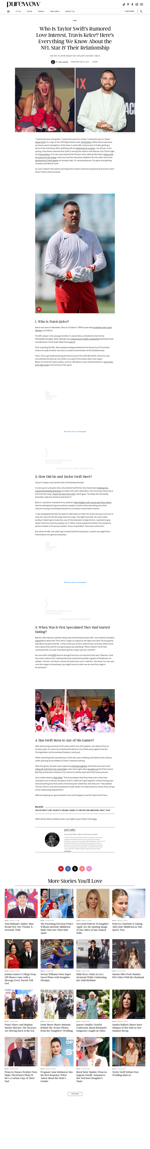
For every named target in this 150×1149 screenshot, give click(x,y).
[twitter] (4, 43)
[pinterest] (19, 128)
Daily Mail (57, 778)
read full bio (67, 851)
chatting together (79, 766)
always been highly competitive (85, 339)
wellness (55, 11)
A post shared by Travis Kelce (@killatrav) (75, 619)
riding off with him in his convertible (51, 769)
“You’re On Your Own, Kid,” (63, 494)
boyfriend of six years (85, 148)
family (41, 11)
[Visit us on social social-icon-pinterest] (128, 4)
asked (38, 641)
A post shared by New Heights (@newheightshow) (75, 468)
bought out (93, 769)
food (29, 11)
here (94, 819)
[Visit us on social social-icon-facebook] (132, 4)
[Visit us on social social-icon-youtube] (141, 4)
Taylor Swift (40, 142)
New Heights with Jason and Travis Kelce (92, 503)
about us (70, 11)
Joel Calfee (63, 62)
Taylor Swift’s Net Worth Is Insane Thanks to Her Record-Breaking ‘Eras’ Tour (72, 810)
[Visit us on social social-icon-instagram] (136, 4)
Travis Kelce (44, 155)
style (18, 11)
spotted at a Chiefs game (46, 161)
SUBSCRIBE (129, 11)
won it (72, 342)
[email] (4, 56)
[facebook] (4, 37)
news (75, 20)
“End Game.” (86, 142)
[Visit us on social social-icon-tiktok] (124, 4)
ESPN (54, 655)
